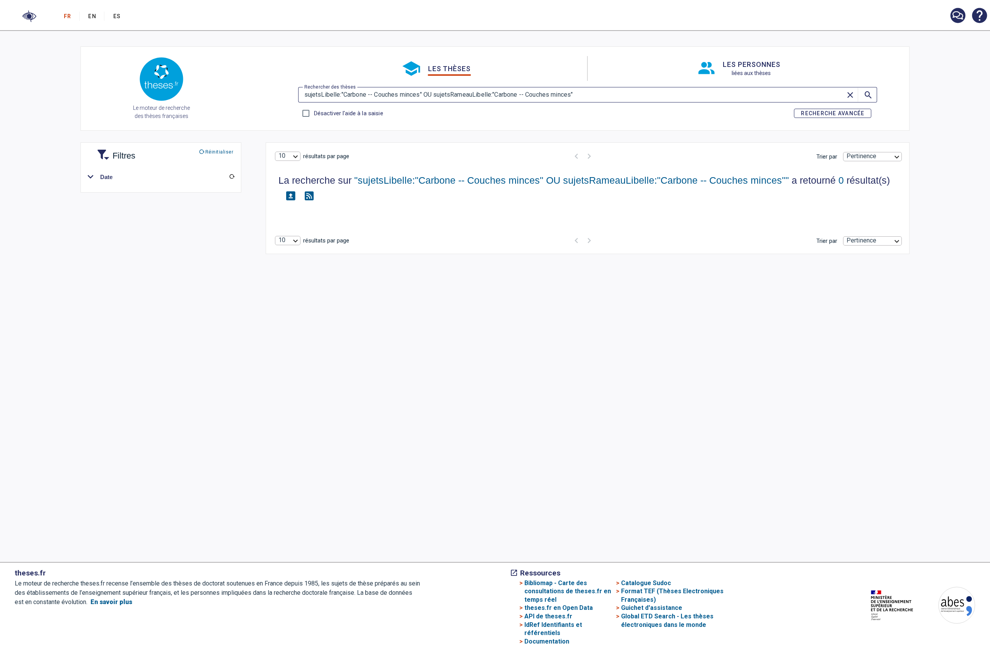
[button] (29, 16)
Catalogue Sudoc (646, 583)
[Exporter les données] (291, 196)
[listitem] (957, 15)
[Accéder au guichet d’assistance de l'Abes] (957, 16)
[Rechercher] (867, 95)
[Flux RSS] (309, 196)
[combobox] (287, 156)
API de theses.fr (548, 616)
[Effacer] (851, 95)
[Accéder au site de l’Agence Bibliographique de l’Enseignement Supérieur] (949, 607)
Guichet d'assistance (651, 607)
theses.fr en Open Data (558, 607)
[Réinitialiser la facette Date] (231, 176)
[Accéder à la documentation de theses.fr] (979, 16)
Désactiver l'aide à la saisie (348, 113)
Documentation (546, 641)
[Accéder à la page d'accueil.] (161, 80)
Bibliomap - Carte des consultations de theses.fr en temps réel (567, 591)
